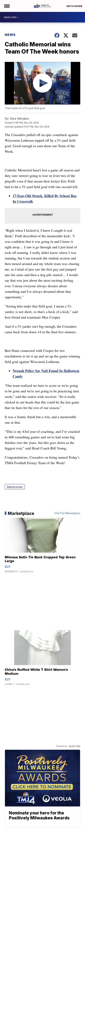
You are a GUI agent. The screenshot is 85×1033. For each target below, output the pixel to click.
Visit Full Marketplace (67, 513)
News (10, 35)
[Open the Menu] (6, 6)
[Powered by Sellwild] (74, 746)
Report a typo (15, 486)
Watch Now (73, 6)
